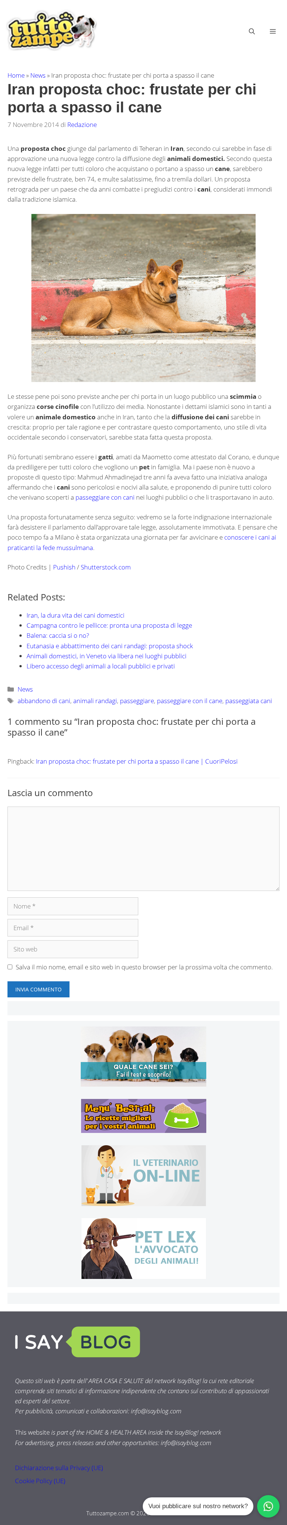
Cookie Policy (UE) (40, 1480)
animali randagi (95, 700)
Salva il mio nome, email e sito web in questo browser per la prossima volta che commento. (144, 967)
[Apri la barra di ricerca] (251, 31)
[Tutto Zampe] (50, 30)
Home (16, 75)
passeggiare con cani (105, 497)
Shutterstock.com (106, 567)
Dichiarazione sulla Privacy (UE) (59, 1467)
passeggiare (137, 700)
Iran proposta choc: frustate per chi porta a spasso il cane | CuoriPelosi (137, 761)
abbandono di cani (44, 700)
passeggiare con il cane (189, 700)
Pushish (65, 567)
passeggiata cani (248, 700)
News (38, 75)
